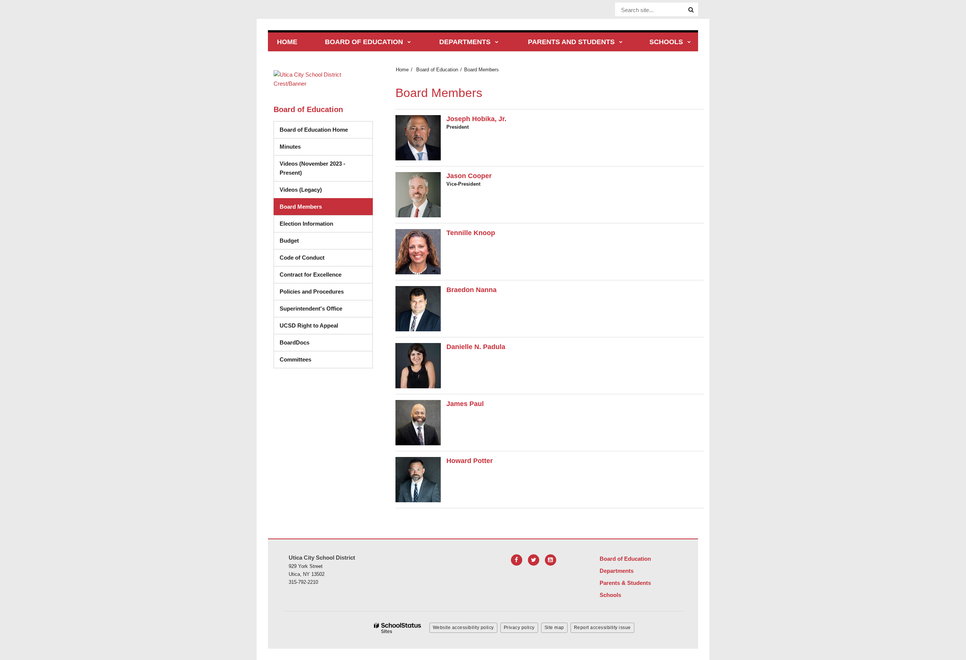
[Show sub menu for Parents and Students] (621, 42)
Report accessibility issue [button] (602, 627)
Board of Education (437, 69)
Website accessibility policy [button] (463, 627)
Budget (289, 240)
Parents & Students (625, 583)
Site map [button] (554, 627)
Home (402, 69)
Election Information (306, 223)
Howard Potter (469, 461)
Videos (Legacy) (326, 189)
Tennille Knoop (470, 233)
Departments (617, 571)
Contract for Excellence (310, 274)
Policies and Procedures (312, 291)
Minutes (290, 146)
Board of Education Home (314, 129)
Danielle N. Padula (475, 347)
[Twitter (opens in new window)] (533, 560)
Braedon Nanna (471, 290)
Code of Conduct (326, 257)
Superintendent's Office (311, 308)
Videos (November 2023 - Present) (312, 168)
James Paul (465, 404)
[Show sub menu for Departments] (496, 42)
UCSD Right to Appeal (309, 325)
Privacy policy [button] (519, 627)
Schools (610, 595)
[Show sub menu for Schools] (689, 42)
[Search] (691, 10)
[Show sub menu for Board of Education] (409, 42)
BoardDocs (325, 342)
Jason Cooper (469, 176)
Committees (295, 359)
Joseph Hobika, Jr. (476, 119)
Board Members (301, 206)
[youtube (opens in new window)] (550, 560)
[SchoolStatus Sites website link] (398, 628)
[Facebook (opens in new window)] (516, 560)
